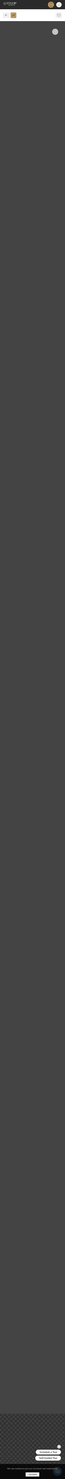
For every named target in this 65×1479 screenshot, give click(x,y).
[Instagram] (11, 158)
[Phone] (51, 5)
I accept (32, 1474)
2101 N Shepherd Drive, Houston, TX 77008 (29, 147)
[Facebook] (7, 158)
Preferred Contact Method (24, 214)
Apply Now (32, 114)
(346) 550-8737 (14, 152)
